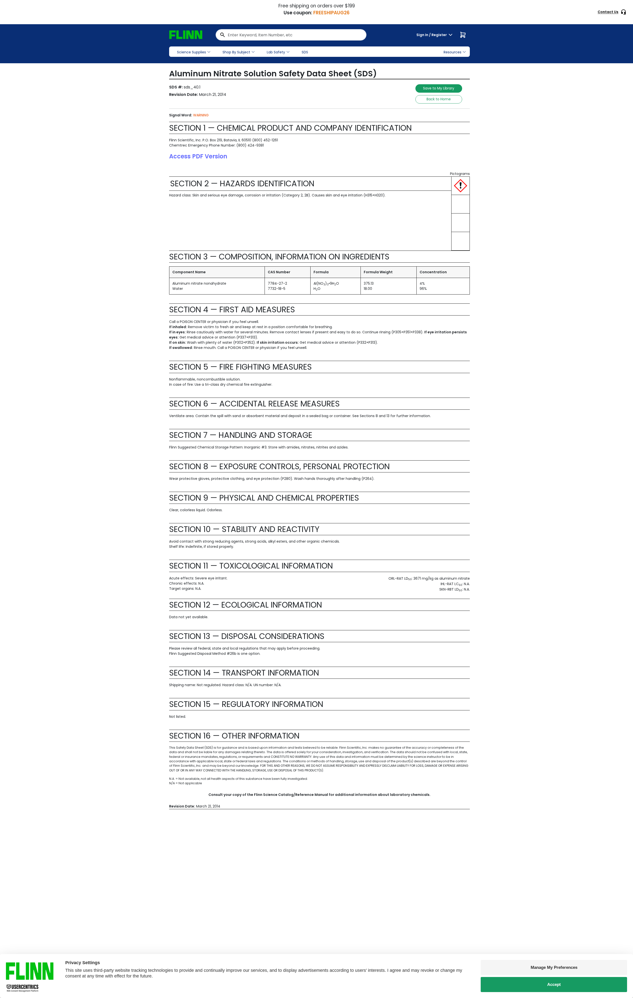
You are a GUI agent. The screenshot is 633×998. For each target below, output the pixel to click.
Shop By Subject (236, 52)
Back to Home (439, 99)
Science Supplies (191, 52)
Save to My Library (438, 88)
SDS (305, 52)
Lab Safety (276, 52)
